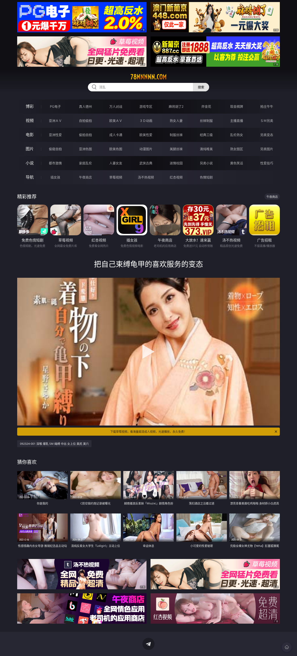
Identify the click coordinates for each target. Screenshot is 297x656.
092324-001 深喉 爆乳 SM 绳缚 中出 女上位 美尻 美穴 (54, 444)
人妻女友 (115, 163)
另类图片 (266, 149)
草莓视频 (115, 177)
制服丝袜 (176, 135)
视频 (30, 120)
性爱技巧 (266, 163)
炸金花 (206, 106)
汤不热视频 (146, 177)
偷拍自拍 (85, 135)
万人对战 (115, 106)
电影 (30, 134)
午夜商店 (85, 177)
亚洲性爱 (55, 135)
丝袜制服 (206, 120)
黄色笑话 (236, 163)
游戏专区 (145, 106)
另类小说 (206, 163)
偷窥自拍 (55, 149)
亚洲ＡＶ (55, 120)
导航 (30, 177)
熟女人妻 (176, 120)
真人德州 (85, 106)
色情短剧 (206, 177)
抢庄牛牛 (266, 106)
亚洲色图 (85, 149)
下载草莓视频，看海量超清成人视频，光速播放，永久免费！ (148, 431)
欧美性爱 (145, 135)
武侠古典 (145, 163)
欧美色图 (115, 149)
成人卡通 (115, 135)
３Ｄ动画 (145, 120)
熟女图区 (236, 149)
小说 (30, 163)
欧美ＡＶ (115, 120)
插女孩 (55, 177)
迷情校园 (176, 163)
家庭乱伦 (85, 163)
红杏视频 (176, 177)
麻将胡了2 (176, 106)
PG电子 (55, 106)
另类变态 (266, 135)
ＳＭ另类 (266, 120)
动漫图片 (145, 149)
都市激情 (55, 163)
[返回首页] (287, 647)
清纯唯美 (206, 149)
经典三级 (206, 135)
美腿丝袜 (176, 149)
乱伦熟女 (236, 135)
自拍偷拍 (85, 120)
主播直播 (236, 120)
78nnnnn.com (149, 77)
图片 (30, 149)
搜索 (201, 87)
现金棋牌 (236, 106)
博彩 (30, 106)
